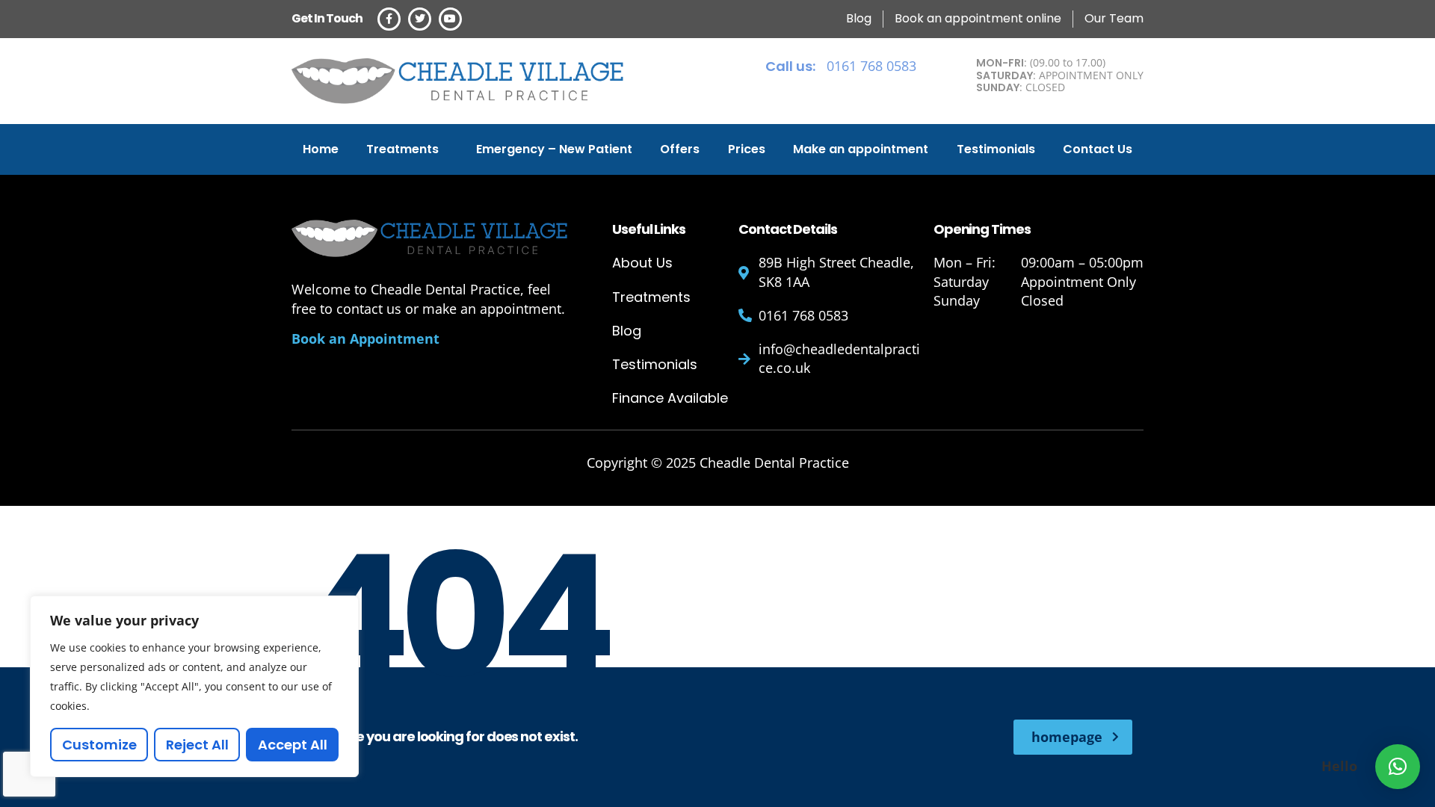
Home (321, 149)
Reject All (197, 744)
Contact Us (1097, 149)
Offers (680, 149)
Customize (99, 744)
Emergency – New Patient (554, 149)
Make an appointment (860, 149)
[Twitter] (419, 19)
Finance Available (670, 398)
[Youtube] (450, 19)
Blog (626, 330)
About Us (642, 262)
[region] (194, 686)
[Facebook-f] (389, 19)
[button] (1397, 766)
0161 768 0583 (840, 66)
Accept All (292, 744)
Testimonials (996, 149)
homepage (1066, 737)
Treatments (402, 149)
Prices (746, 149)
